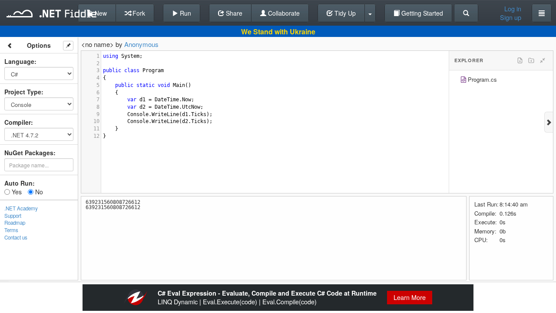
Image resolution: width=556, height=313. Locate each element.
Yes (16, 191)
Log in (512, 8)
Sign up (510, 17)
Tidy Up (344, 13)
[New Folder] (531, 60)
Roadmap (14, 222)
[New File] (520, 60)
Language (19, 61)
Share (233, 13)
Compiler (17, 122)
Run (184, 13)
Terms (11, 229)
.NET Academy (21, 208)
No (38, 191)
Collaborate (283, 13)
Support (12, 215)
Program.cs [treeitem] (482, 79)
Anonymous (141, 44)
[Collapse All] (542, 60)
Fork (138, 13)
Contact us (15, 237)
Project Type (22, 91)
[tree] (501, 80)
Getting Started (421, 13)
